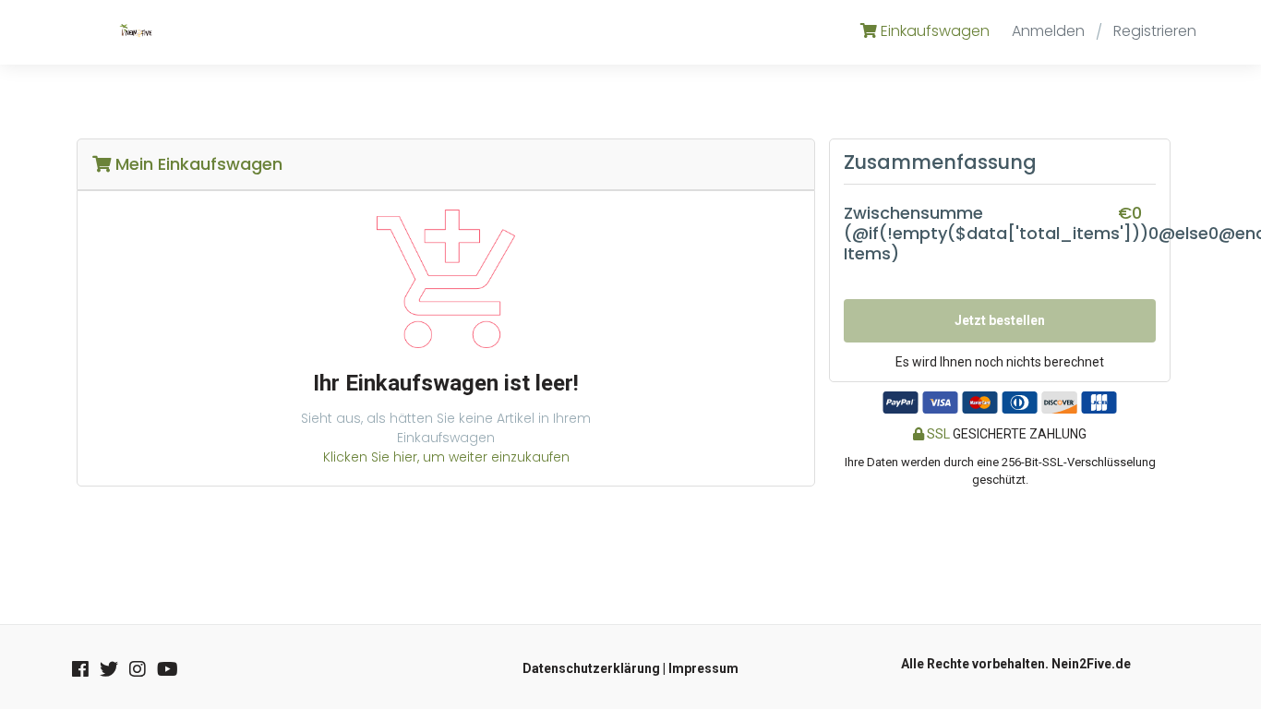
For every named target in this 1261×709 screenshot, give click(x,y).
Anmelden (1048, 31)
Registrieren (1154, 31)
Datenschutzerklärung (591, 668)
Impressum (703, 668)
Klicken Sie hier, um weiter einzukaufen (446, 457)
